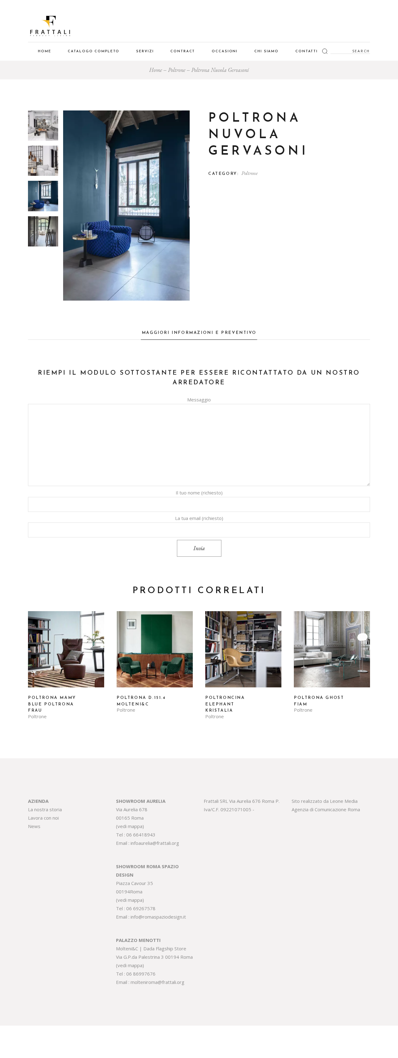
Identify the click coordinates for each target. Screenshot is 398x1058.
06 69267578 (140, 908)
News (34, 826)
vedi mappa (130, 826)
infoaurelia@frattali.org (155, 843)
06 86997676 (140, 974)
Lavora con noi (43, 818)
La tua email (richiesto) (199, 518)
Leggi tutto (66, 654)
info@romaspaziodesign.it (158, 917)
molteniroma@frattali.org (157, 982)
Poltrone (249, 173)
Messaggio (199, 399)
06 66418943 (140, 834)
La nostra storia (45, 809)
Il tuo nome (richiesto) (199, 492)
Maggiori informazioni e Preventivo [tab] (199, 333)
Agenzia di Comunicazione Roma (326, 809)
